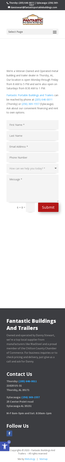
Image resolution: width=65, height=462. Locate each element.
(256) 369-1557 (30, 104)
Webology (30, 459)
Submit (48, 207)
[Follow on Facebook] (9, 433)
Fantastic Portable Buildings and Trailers (29, 95)
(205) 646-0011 (44, 99)
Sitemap (43, 459)
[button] (4, 446)
